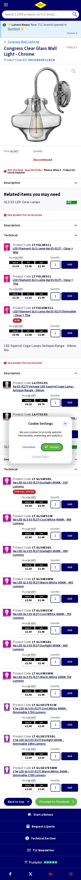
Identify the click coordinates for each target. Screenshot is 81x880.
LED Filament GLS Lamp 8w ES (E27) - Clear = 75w (43, 282)
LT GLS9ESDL (42, 642)
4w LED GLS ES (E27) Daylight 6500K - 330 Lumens (40, 484)
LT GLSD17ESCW (44, 705)
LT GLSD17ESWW (44, 768)
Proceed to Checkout (54, 802)
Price (11, 151)
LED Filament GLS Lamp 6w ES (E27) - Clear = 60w (43, 250)
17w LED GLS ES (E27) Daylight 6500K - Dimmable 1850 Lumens (38, 742)
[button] (65, 424)
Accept (54, 447)
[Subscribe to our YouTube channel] (50, 874)
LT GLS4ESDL (42, 479)
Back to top (16, 802)
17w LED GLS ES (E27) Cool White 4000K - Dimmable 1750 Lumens (40, 710)
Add (69, 265)
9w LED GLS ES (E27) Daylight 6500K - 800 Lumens (40, 647)
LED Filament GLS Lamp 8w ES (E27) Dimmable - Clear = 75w (44, 313)
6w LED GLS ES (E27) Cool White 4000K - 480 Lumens (42, 521)
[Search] (75, 14)
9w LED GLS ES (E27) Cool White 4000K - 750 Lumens (42, 616)
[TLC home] (40, 5)
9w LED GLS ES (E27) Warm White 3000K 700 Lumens (42, 679)
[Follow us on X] (30, 874)
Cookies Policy (40, 457)
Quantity (37, 151)
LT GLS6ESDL (42, 547)
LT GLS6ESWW (42, 579)
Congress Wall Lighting (23, 42)
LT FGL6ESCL (42, 245)
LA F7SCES (40, 414)
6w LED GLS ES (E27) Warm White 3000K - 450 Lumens (43, 584)
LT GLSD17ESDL (43, 736)
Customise (28, 447)
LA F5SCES (40, 383)
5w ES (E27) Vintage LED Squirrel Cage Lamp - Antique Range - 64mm (44, 388)
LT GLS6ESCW (42, 516)
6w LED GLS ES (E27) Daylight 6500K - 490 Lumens (40, 553)
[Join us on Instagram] (71, 874)
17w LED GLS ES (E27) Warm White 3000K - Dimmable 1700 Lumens (41, 773)
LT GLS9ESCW (42, 610)
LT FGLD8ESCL (43, 308)
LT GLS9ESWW (42, 673)
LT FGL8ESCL (42, 276)
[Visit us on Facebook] (10, 874)
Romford (14, 29)
